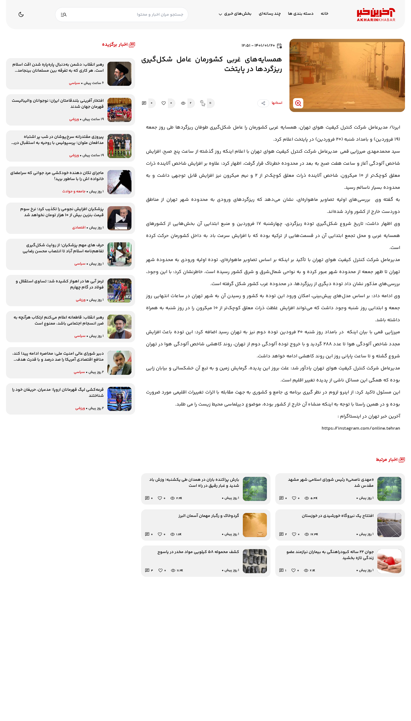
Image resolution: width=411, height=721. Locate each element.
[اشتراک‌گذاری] (263, 103)
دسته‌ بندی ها (301, 14)
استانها (277, 103)
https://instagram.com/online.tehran (361, 428)
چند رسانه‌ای (270, 14)
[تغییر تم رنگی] (21, 14)
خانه (324, 14)
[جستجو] (63, 14)
